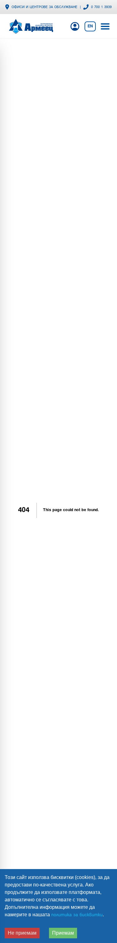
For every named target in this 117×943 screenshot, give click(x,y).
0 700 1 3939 (101, 7)
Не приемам (22, 933)
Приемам (63, 933)
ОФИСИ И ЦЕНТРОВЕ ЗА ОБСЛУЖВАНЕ (44, 7)
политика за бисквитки (77, 915)
